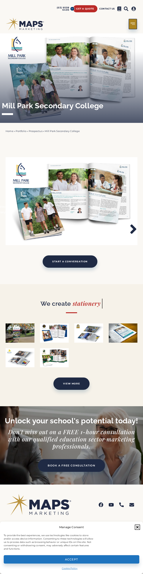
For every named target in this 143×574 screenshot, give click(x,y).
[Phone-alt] (121, 504)
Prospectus (35, 131)
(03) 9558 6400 (63, 8)
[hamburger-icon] (133, 24)
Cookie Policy (70, 568)
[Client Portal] (134, 9)
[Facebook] (101, 504)
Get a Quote (85, 8)
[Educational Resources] (119, 9)
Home (9, 131)
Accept (71, 559)
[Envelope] (131, 504)
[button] (137, 527)
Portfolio (21, 131)
